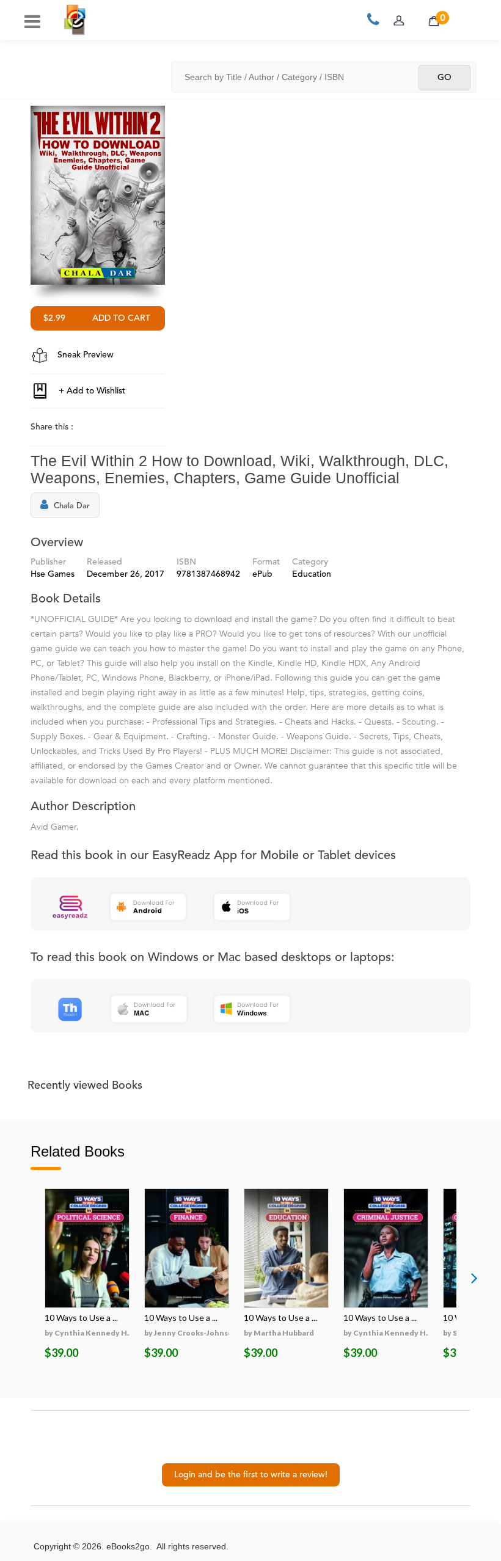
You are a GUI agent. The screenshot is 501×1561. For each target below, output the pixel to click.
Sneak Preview (84, 355)
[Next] (474, 1277)
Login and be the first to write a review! (250, 1475)
